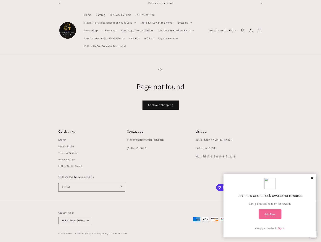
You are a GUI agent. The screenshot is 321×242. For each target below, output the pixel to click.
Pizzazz (70, 233)
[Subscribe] (121, 187)
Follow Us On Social (70, 166)
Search (62, 139)
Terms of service (119, 233)
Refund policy (84, 233)
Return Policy (66, 146)
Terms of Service (68, 153)
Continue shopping (160, 105)
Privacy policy (101, 233)
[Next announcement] (261, 3)
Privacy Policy (66, 159)
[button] (109, 23)
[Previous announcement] (60, 3)
